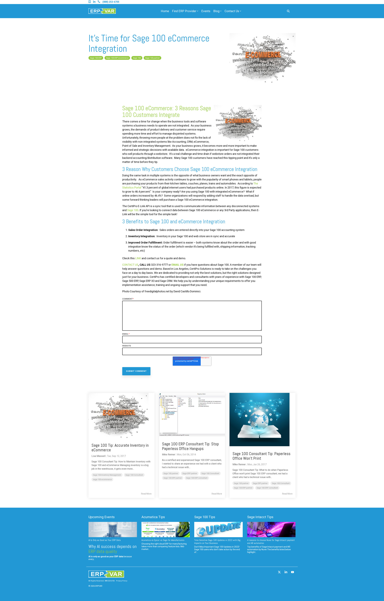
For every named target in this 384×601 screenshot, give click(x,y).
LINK (138, 258)
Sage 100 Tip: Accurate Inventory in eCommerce (120, 448)
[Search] (288, 11)
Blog (216, 11)
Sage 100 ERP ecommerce (117, 58)
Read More (146, 494)
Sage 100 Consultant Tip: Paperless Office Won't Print (261, 456)
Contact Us (232, 11)
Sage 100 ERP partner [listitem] (173, 478)
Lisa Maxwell (98, 456)
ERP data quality (102, 551)
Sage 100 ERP (96, 58)
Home (165, 11)
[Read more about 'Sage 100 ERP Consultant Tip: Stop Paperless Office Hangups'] (192, 414)
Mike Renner (168, 454)
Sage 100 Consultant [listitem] (134, 475)
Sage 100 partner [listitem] (171, 473)
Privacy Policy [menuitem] (121, 581)
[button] (279, 572)
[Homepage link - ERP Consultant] (106, 576)
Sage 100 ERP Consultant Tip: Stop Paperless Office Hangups (190, 446)
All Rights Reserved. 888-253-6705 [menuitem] (101, 581)
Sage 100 (137, 58)
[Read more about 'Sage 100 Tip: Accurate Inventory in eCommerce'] (121, 415)
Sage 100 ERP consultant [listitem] (196, 478)
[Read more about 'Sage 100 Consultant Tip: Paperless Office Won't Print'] (263, 419)
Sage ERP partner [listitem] (189, 473)
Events (205, 11)
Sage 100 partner (152, 58)
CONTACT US (130, 264)
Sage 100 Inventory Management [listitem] (107, 475)
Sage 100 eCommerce (147, 108)
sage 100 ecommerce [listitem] (102, 479)
